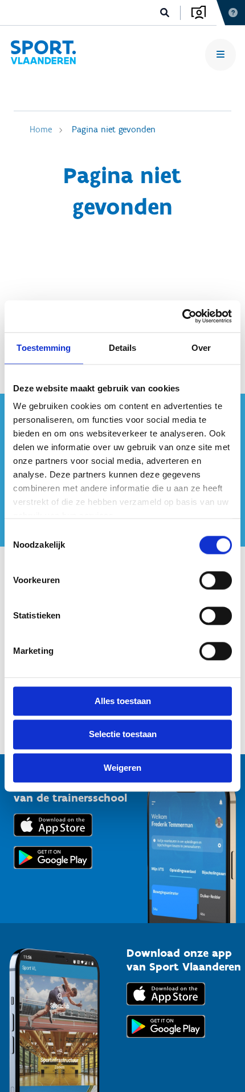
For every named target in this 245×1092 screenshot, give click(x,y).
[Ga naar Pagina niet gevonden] (43, 54)
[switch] (215, 580)
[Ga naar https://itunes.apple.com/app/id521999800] (165, 1007)
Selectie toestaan (123, 734)
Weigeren (122, 768)
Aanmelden (199, 12)
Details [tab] (123, 348)
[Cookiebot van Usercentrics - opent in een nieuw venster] (182, 316)
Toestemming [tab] (44, 348)
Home (41, 129)
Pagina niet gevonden (114, 129)
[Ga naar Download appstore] (53, 839)
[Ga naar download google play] (53, 871)
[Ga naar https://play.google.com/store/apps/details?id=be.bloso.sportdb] (165, 1040)
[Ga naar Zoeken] (165, 13)
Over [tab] (201, 348)
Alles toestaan (123, 701)
